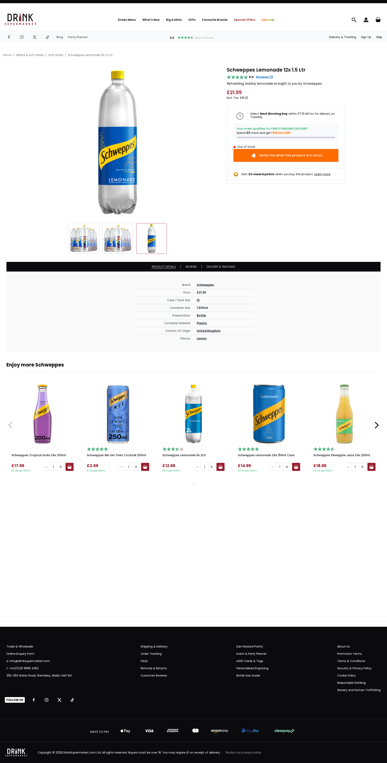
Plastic (202, 323)
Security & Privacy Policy (354, 668)
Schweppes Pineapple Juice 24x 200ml (341, 455)
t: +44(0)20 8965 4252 (22, 668)
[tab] (193, 483)
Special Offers (244, 20)
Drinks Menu (127, 20)
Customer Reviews (154, 675)
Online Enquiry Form (20, 654)
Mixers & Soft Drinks (30, 55)
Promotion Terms (349, 654)
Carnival (268, 20)
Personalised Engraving (252, 668)
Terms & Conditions (351, 661)
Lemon (202, 338)
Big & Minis (174, 20)
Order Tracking (151, 654)
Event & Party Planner (251, 654)
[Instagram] (22, 37)
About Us (343, 646)
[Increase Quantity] (60, 467)
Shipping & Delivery (154, 646)
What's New (151, 20)
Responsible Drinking (351, 683)
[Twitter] (35, 37)
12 (198, 300)
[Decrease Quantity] (46, 467)
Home (7, 55)
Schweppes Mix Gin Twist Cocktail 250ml (116, 455)
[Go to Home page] (20, 19)
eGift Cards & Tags (249, 661)
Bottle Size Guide (248, 675)
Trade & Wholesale (19, 646)
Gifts (192, 20)
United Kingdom (209, 331)
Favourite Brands (215, 20)
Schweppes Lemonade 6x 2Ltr (184, 455)
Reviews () (264, 77)
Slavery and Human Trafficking (359, 690)
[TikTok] (48, 37)
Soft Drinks (55, 55)
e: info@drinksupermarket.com (28, 661)
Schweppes (205, 285)
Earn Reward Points (249, 646)
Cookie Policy (346, 675)
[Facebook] (9, 37)
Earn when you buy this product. (285, 174)
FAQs (144, 661)
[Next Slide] (376, 425)
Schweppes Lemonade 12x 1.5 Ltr (90, 55)
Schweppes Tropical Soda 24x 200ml (38, 455)
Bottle (201, 315)
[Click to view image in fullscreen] (118, 142)
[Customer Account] (366, 20)
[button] (193, 37)
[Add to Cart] (70, 467)
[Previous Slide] (10, 425)
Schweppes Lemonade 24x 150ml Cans (266, 455)
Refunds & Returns (154, 668)
